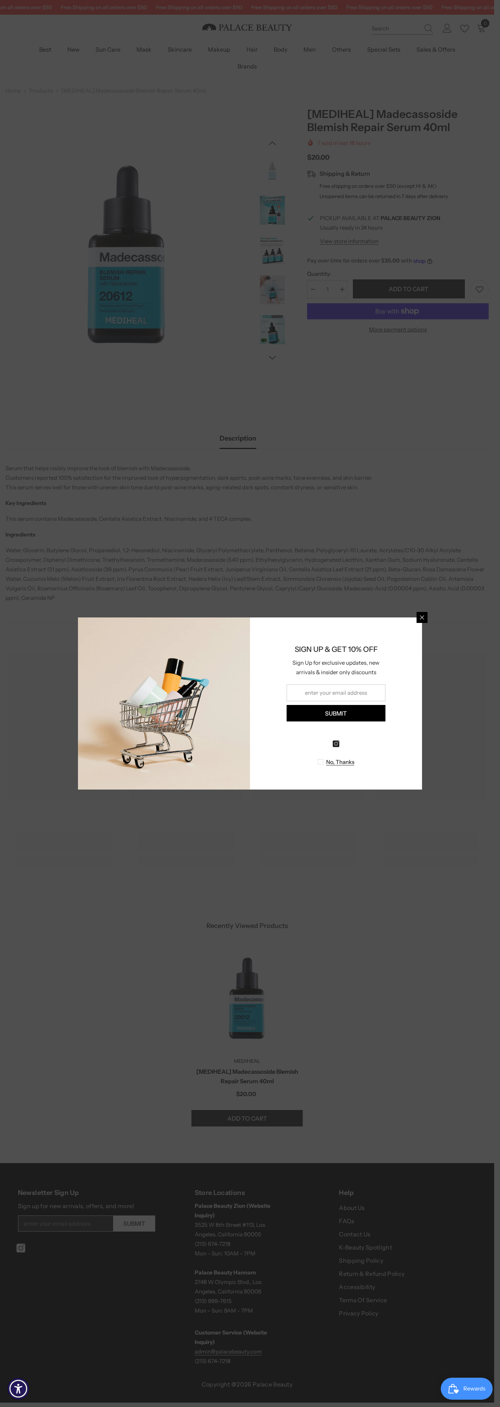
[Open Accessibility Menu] (18, 1389)
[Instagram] (336, 743)
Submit (336, 713)
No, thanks (340, 761)
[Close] (422, 617)
